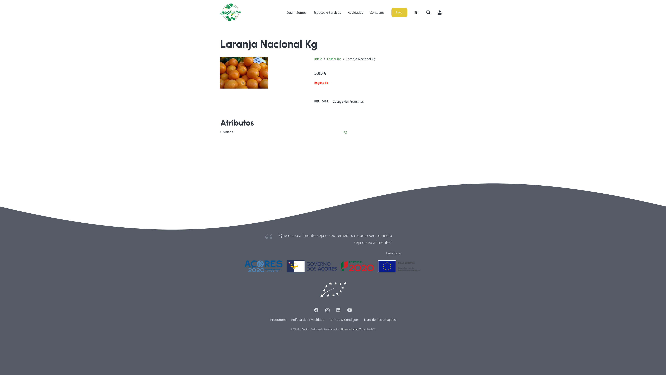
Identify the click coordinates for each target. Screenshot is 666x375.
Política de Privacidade (307, 320)
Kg (345, 132)
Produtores (278, 320)
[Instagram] (327, 310)
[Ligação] (230, 12)
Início (318, 59)
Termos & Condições (344, 320)
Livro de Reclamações (380, 320)
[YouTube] (349, 310)
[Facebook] (316, 310)
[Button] (441, 12)
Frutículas (334, 59)
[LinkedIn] (338, 310)
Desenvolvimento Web (352, 329)
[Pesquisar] (428, 12)
